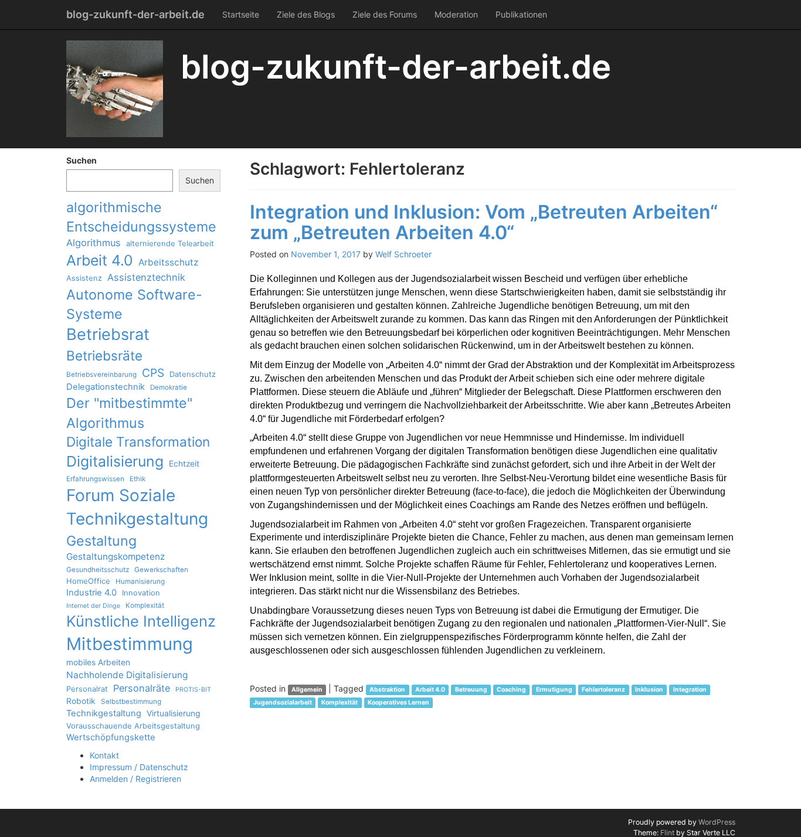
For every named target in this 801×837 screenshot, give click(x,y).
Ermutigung (554, 689)
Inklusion (649, 689)
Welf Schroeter (403, 254)
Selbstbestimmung (131, 702)
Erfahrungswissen (95, 479)
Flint (667, 832)
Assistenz (84, 278)
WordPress (716, 822)
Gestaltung (101, 540)
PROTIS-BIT (193, 689)
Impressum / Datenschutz (139, 767)
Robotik (81, 701)
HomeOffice (88, 581)
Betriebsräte (104, 355)
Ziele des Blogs (306, 14)
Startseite (240, 14)
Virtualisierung (173, 713)
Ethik (137, 479)
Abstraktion (387, 689)
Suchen (81, 160)
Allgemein (307, 689)
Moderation (456, 14)
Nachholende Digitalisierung (127, 675)
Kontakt (104, 755)
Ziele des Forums (384, 14)
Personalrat (87, 688)
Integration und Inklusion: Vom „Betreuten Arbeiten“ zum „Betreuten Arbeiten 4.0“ (484, 222)
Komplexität (144, 605)
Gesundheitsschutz (97, 570)
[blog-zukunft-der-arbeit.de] (114, 89)
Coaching (511, 689)
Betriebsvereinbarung (101, 374)
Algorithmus (93, 243)
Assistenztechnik (146, 277)
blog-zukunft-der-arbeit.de (135, 14)
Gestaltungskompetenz (115, 556)
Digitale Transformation (138, 442)
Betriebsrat (108, 334)
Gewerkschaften (161, 570)
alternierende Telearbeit (170, 243)
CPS (153, 373)
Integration (690, 689)
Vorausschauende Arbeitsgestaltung (133, 725)
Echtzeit (184, 463)
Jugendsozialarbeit (282, 702)
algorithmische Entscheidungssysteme (141, 217)
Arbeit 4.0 (99, 260)
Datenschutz (192, 374)
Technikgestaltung (103, 713)
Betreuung (471, 689)
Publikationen (521, 14)
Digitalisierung (115, 461)
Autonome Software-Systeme (134, 304)
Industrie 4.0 (91, 592)
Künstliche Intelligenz (141, 621)
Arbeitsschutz (168, 262)
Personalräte (141, 688)
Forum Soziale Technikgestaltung (137, 507)
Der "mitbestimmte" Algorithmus (129, 412)
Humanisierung (140, 581)
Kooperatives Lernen (398, 702)
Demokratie (168, 387)
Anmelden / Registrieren (135, 779)
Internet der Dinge (93, 606)
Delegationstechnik (105, 387)
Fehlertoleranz (603, 689)
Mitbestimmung (129, 644)
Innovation (141, 592)
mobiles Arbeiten (98, 662)
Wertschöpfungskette (110, 737)
